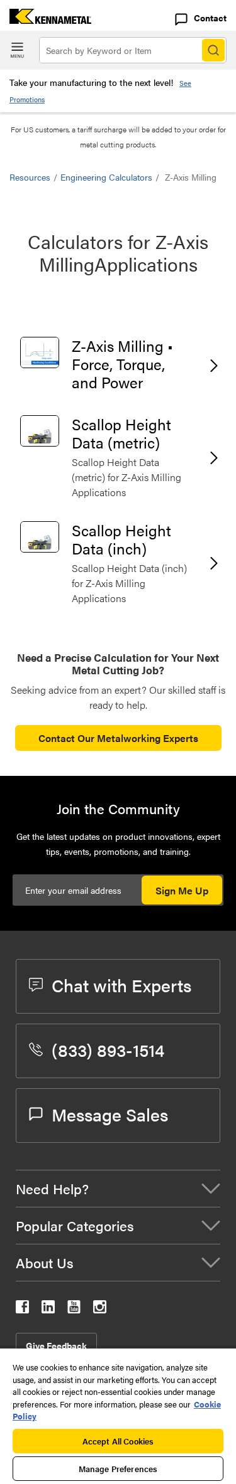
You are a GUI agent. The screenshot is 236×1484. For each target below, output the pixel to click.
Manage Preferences (118, 1469)
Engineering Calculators (106, 177)
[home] (45, 20)
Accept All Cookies (118, 1441)
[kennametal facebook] (22, 1309)
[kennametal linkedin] (48, 1309)
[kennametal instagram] (99, 1309)
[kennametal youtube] (74, 1309)
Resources (29, 177)
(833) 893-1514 (108, 1049)
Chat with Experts (121, 984)
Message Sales (110, 1113)
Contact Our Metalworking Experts (118, 738)
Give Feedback (56, 1345)
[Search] (213, 50)
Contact (210, 17)
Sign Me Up (181, 890)
